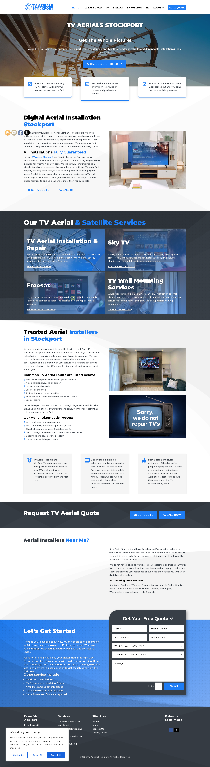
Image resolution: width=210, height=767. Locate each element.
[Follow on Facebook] (171, 730)
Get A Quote (177, 8)
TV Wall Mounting (138, 8)
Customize (18, 755)
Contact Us (98, 729)
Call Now (173, 515)
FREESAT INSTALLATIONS (41, 309)
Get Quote (145, 515)
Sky (107, 8)
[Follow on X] (176, 730)
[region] (37, 744)
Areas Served (93, 8)
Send (174, 686)
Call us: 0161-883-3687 (105, 64)
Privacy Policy (99, 732)
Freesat (118, 8)
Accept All (56, 755)
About (157, 8)
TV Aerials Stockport (42, 157)
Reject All (37, 755)
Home (75, 8)
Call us (68, 190)
